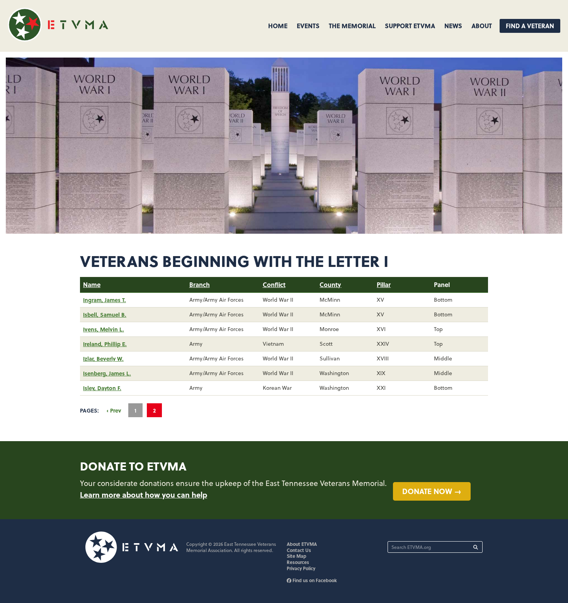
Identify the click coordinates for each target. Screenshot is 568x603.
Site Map (296, 555)
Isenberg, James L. (107, 373)
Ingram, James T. (104, 300)
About (481, 25)
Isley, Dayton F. (102, 388)
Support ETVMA (410, 25)
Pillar (384, 284)
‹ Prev (114, 410)
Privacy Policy (301, 568)
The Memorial (352, 25)
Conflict (274, 284)
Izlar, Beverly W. (103, 358)
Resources (298, 562)
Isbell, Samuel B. (104, 314)
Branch (199, 284)
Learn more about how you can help (143, 494)
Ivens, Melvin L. (103, 329)
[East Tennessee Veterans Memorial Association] (58, 39)
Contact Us (299, 550)
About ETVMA (302, 543)
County (330, 284)
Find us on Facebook (314, 580)
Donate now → (431, 491)
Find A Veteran (530, 25)
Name (91, 284)
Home (277, 25)
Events (308, 25)
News (453, 25)
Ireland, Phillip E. (105, 344)
